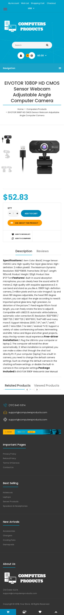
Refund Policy (9, 458)
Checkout (51, 3)
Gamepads (8, 544)
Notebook (8, 492)
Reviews (43, 251)
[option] (39, 155)
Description (23, 251)
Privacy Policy (9, 453)
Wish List (25, 3)
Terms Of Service (11, 462)
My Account (13, 3)
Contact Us (8, 467)
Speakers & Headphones (15, 506)
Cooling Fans (9, 540)
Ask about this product (26, 223)
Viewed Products (46, 385)
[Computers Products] (32, 32)
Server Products (10, 501)
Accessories (9, 531)
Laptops (7, 497)
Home (21, 109)
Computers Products (36, 109)
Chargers (7, 535)
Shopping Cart (37, 3)
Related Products (18, 385)
